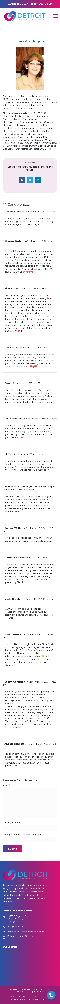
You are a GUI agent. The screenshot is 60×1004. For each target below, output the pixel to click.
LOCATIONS (13, 990)
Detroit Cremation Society (39, 997)
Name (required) (11, 822)
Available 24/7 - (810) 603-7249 (30, 3)
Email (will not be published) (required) (22, 834)
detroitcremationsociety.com (18, 108)
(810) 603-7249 (15, 926)
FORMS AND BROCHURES (41, 990)
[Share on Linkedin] (38, 180)
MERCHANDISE (39, 992)
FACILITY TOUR (25, 990)
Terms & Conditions (37, 999)
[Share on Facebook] (22, 180)
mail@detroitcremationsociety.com (26, 931)
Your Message (10, 785)
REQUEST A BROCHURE (23, 992)
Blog (47, 999)
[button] (55, 16)
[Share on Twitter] (30, 180)
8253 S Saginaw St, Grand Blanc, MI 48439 (18, 919)
